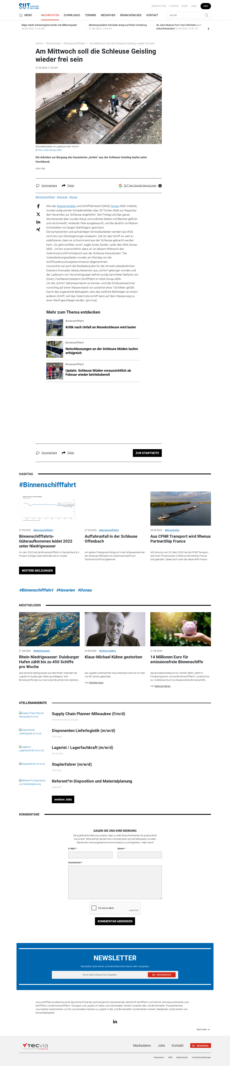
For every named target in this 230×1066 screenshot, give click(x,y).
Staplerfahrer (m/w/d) (72, 764)
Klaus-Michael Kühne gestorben (113, 657)
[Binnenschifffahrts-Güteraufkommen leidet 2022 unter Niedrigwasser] (49, 508)
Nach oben (202, 1029)
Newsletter (159, 6)
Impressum (159, 1057)
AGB (170, 1057)
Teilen (70, 185)
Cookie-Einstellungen (201, 1057)
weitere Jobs (63, 799)
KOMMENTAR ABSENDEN (115, 921)
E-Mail (71, 848)
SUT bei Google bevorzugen (140, 185)
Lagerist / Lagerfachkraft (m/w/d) (82, 747)
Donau (115, 206)
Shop (185, 6)
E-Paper (173, 6)
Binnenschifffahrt (74, 43)
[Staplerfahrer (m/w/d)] (32, 763)
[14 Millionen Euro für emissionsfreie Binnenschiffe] (180, 629)
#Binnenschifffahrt (47, 485)
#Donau (85, 590)
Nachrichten (50, 15)
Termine (90, 15)
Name (121, 848)
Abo (205, 6)
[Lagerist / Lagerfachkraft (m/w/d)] (33, 748)
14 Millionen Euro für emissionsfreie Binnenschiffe (176, 659)
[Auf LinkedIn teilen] (38, 221)
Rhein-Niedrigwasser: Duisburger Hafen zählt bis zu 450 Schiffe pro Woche (49, 662)
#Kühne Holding (107, 650)
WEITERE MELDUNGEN (37, 570)
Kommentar (74, 862)
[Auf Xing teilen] (38, 229)
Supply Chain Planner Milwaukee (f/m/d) (88, 713)
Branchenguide (131, 15)
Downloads (72, 15)
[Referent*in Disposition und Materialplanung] (33, 782)
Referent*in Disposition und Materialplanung (92, 781)
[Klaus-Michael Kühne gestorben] (115, 629)
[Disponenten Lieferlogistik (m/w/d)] (33, 731)
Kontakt (152, 15)
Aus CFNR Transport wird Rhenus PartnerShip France (180, 539)
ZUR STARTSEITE (147, 453)
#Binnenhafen (172, 530)
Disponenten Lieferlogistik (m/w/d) (83, 730)
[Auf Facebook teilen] (38, 206)
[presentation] (208, 29)
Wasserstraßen (66, 206)
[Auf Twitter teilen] (38, 214)
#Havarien (65, 590)
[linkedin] (115, 1021)
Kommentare (49, 185)
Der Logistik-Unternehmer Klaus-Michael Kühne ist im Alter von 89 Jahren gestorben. (115, 675)
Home (39, 43)
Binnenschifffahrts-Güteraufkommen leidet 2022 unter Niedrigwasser (45, 541)
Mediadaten (142, 1045)
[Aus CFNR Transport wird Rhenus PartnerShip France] (180, 508)
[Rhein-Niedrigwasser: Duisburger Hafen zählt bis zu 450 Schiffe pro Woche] (49, 629)
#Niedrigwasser (41, 650)
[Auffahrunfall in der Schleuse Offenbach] (115, 508)
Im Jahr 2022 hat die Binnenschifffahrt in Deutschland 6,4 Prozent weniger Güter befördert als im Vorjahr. (49, 554)
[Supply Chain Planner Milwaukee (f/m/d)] (33, 714)
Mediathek (108, 15)
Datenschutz (182, 1057)
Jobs (194, 6)
